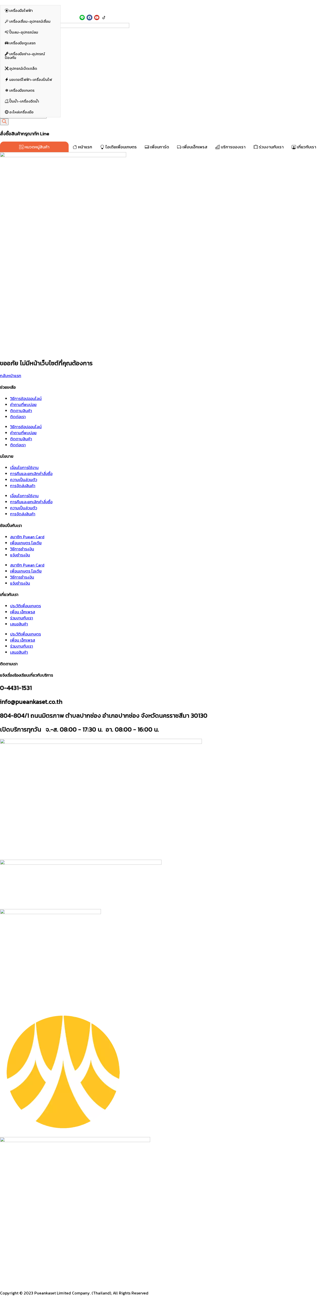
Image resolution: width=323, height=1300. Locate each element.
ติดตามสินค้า (21, 411)
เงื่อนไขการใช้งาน (24, 467)
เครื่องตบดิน (217, 55)
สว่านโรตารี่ (76, 48)
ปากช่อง (69, 7)
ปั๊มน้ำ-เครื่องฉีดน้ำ (24, 106)
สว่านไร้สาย (77, 30)
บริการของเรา (233, 147)
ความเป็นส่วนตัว (23, 480)
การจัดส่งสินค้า (22, 486)
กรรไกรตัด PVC (150, 121)
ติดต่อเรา (18, 417)
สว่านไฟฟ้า (76, 42)
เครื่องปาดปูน (218, 73)
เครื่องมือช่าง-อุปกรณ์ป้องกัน (25, 61)
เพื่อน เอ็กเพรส (22, 612)
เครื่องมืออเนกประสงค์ (154, 115)
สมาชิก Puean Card (27, 537)
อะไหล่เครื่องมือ (21, 117)
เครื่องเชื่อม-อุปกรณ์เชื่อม (29, 26)
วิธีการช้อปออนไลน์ (26, 398)
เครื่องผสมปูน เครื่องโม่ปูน (226, 67)
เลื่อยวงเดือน (218, 104)
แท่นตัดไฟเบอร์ (79, 104)
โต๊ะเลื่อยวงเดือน (220, 115)
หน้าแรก (84, 147)
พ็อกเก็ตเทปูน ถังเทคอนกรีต (227, 61)
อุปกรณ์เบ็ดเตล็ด (23, 74)
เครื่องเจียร (147, 30)
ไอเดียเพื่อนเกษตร (120, 147)
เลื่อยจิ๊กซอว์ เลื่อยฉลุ (153, 104)
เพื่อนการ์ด (159, 147)
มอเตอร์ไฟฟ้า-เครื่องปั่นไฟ (30, 84)
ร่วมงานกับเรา (271, 147)
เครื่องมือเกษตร (22, 95)
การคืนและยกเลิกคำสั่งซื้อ (31, 474)
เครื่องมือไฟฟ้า (21, 15)
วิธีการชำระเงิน (22, 549)
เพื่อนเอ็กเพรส (194, 147)
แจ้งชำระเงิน (20, 555)
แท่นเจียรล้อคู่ (148, 48)
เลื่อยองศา (216, 110)
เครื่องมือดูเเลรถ (22, 48)
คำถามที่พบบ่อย (23, 405)
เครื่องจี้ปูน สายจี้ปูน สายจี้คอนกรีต (231, 79)
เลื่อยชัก (145, 110)
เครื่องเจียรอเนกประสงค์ (156, 42)
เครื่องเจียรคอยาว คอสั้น (156, 36)
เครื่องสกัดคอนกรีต (222, 30)
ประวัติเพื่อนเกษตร (25, 606)
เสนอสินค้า (19, 624)
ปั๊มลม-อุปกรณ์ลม (23, 37)
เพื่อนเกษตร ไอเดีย (26, 543)
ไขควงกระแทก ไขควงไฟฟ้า (86, 36)
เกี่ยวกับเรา (306, 147)
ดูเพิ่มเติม (74, 54)
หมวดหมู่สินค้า (36, 147)
